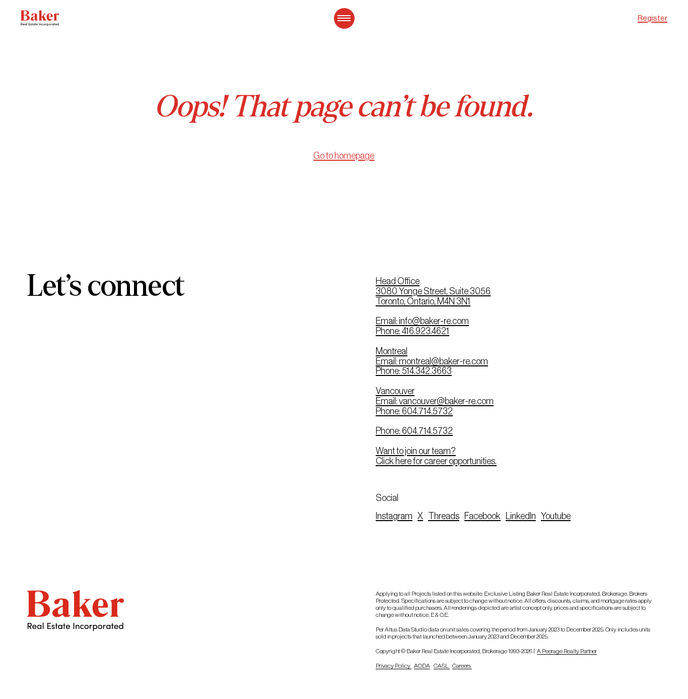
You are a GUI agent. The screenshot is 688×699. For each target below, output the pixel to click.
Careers (462, 665)
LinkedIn (521, 516)
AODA (422, 665)
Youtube (556, 516)
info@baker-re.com (434, 321)
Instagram (394, 516)
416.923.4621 (425, 331)
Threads (443, 516)
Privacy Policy (393, 665)
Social (387, 498)
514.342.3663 (427, 371)
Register (652, 18)
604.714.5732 (427, 411)
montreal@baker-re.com (443, 361)
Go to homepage (343, 156)
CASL (442, 665)
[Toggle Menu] (344, 18)
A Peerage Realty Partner (567, 651)
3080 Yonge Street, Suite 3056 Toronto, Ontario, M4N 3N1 (433, 296)
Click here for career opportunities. (436, 461)
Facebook (482, 516)
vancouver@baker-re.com (446, 401)
